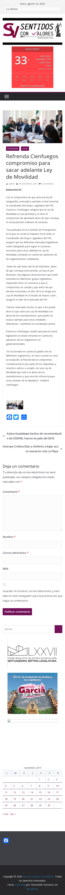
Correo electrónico (15, 553)
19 (14, 798)
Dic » (13, 814)
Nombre (9, 537)
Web (5, 568)
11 (6, 792)
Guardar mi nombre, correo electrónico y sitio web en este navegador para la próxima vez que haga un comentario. (32, 595)
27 (23, 805)
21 (31, 798)
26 (14, 805)
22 (40, 798)
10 (57, 785)
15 (40, 792)
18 (6, 798)
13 (23, 792)
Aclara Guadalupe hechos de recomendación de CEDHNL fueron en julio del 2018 (34, 436)
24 (57, 798)
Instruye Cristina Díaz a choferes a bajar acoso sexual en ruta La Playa (30, 449)
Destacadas (12, 148)
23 (49, 798)
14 (31, 792)
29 (40, 805)
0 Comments (48, 183)
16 (49, 792)
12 (14, 792)
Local (25, 148)
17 (57, 792)
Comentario (11, 492)
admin (12, 183)
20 (23, 798)
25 (6, 805)
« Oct (5, 814)
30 (49, 805)
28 (31, 805)
